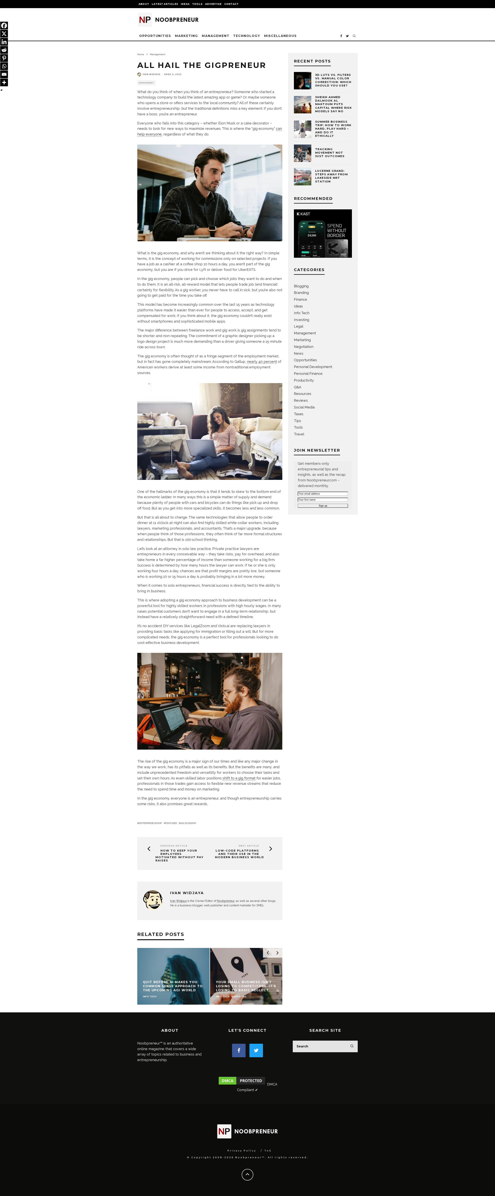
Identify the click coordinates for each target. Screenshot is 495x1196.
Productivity (304, 380)
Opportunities (155, 36)
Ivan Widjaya (151, 74)
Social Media (304, 407)
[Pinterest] (4, 58)
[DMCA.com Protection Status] (242, 1084)
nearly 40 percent (262, 362)
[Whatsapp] (4, 66)
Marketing (186, 36)
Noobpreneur (225, 900)
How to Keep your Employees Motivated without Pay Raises (179, 855)
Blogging (301, 286)
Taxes (298, 414)
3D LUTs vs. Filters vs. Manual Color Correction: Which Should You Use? (333, 80)
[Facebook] (4, 25)
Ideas (185, 4)
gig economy (188, 823)
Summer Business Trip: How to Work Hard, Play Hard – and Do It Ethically (333, 129)
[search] (352, 1046)
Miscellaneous (280, 36)
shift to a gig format (239, 778)
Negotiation (303, 347)
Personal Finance (308, 374)
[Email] (4, 74)
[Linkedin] (4, 42)
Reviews (301, 400)
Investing (301, 320)
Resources (302, 394)
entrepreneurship (150, 823)
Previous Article (174, 846)
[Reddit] (4, 50)
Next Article (249, 846)
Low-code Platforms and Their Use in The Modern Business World (239, 854)
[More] (4, 82)
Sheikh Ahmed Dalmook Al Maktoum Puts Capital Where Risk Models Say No (333, 104)
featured (171, 823)
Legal (298, 326)
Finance (300, 299)
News (298, 353)
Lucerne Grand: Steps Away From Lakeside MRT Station (331, 176)
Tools (197, 4)
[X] (4, 34)
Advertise (213, 4)
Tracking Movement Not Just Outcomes (330, 152)
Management (215, 36)
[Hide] (1, 90)
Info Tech (301, 313)
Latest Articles (165, 4)
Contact (231, 4)
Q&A (297, 387)
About (144, 4)
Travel (299, 434)
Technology (246, 36)
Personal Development (313, 367)
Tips (297, 421)
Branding (301, 293)
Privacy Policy (241, 1150)
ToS (267, 1150)
